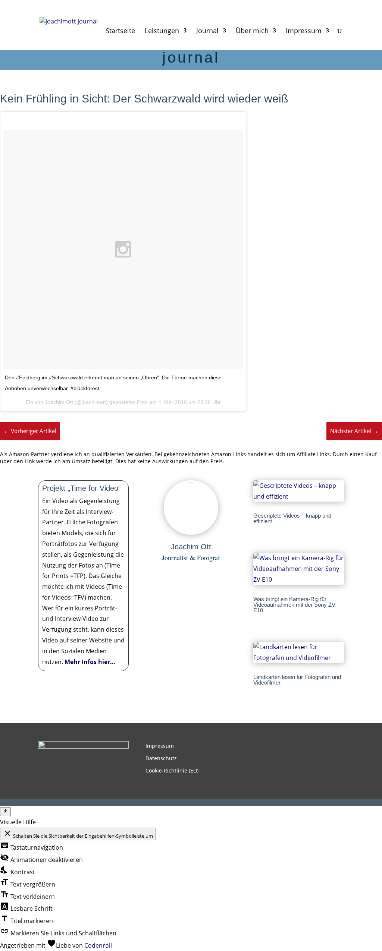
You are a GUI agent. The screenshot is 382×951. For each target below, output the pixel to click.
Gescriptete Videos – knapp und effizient (292, 518)
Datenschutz (161, 758)
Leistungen (162, 31)
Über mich (252, 31)
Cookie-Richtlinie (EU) (171, 770)
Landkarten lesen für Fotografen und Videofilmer (297, 680)
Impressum (304, 31)
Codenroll (98, 945)
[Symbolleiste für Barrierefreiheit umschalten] (5, 811)
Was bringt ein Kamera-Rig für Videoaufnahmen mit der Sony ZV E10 (294, 604)
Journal (207, 31)
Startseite (120, 31)
